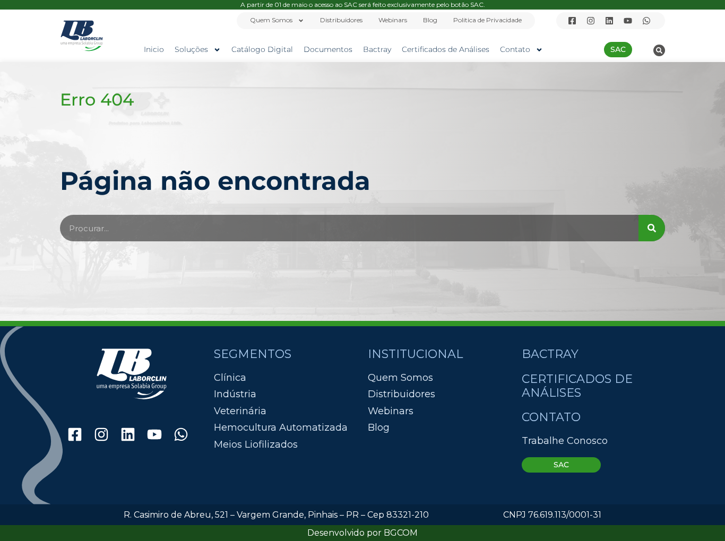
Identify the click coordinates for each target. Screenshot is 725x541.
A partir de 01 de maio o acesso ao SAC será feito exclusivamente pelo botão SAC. (362, 4)
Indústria (235, 394)
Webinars (392, 20)
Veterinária (240, 411)
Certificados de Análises (445, 49)
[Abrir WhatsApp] (698, 514)
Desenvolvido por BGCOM (362, 533)
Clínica (230, 377)
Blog (430, 20)
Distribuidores (341, 20)
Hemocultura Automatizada (281, 427)
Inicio (154, 49)
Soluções (191, 49)
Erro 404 (97, 99)
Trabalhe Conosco (565, 441)
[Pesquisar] (651, 228)
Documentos (328, 49)
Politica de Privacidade (487, 20)
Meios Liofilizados (256, 444)
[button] (659, 50)
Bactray (377, 49)
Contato (515, 49)
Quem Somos (271, 20)
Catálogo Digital (262, 49)
